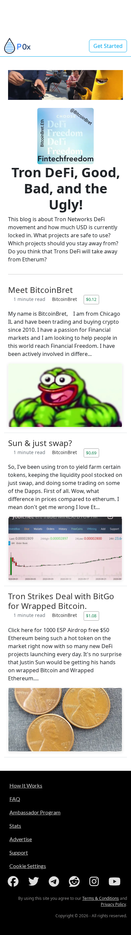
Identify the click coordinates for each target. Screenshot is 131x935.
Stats (15, 825)
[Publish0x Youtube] (116, 881)
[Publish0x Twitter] (35, 881)
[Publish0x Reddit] (75, 881)
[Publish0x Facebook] (14, 881)
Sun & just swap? (40, 442)
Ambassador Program (34, 812)
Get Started (108, 46)
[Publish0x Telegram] (55, 881)
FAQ (14, 799)
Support (18, 852)
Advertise (20, 839)
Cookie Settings (27, 866)
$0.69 (91, 453)
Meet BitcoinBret (40, 289)
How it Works (25, 785)
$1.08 (91, 616)
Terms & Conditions (100, 898)
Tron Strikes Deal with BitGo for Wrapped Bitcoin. (61, 600)
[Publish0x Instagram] (95, 881)
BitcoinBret (65, 299)
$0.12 (91, 299)
